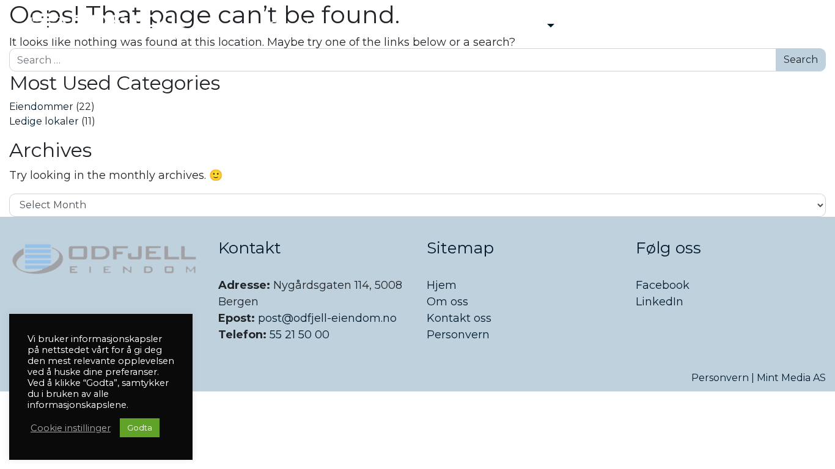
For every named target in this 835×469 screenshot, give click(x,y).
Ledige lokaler (44, 121)
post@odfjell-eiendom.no (327, 318)
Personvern (458, 334)
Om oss (447, 301)
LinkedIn (659, 301)
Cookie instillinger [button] (71, 428)
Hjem (442, 285)
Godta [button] (139, 427)
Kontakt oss (459, 318)
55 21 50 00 (298, 334)
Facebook (663, 285)
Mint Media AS (791, 378)
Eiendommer (41, 106)
